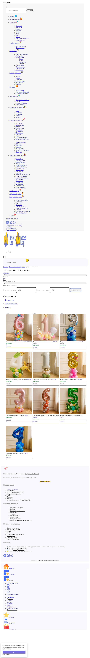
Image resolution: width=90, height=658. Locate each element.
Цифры (22, 267)
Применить (75, 290)
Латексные (13, 51)
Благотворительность (17, 511)
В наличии (9, 300)
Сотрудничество (15, 519)
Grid (4, 278)
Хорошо (14, 652)
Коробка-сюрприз (15, 194)
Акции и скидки (14, 19)
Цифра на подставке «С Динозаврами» (71, 415)
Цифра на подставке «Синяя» (14, 453)
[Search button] (27, 260)
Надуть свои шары (13, 539)
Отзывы (12, 514)
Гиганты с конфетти (22, 93)
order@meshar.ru (18, 550)
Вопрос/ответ (14, 515)
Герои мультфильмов (16, 155)
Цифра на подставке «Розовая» (15, 415)
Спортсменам (20, 40)
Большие (12, 87)
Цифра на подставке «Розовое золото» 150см (46, 415)
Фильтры (6, 273)
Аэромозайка (20, 104)
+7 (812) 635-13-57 (25, 500)
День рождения (12, 537)
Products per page (9, 281)
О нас (8, 495)
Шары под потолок (13, 528)
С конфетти (19, 70)
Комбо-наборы (14, 191)
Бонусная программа (14, 494)
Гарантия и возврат (16, 508)
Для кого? (12, 22)
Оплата (12, 509)
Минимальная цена (9, 290)
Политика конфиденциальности (20, 520)
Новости (9, 498)
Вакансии (13, 512)
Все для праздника (15, 197)
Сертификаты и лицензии (15, 492)
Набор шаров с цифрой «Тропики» (16, 379)
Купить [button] (8, 346)
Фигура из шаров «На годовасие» (43, 341)
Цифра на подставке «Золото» (68, 379)
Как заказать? (11, 490)
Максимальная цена (42, 290)
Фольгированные (15, 73)
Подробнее (6, 654)
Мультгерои (11, 536)
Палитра (9, 497)
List (4, 280)
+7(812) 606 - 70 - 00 (12, 218)
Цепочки (18, 117)
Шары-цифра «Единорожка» (14, 341)
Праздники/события (16, 120)
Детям (9, 533)
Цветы (11, 216)
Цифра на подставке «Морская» (69, 341)
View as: (5, 277)
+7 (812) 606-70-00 (32, 474)
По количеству (20, 48)
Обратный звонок (14, 225)
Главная (5, 267)
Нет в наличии (11, 304)
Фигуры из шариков (22, 100)
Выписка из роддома (22, 150)
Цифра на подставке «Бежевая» (42, 379)
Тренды (11, 16)
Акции (8, 307)
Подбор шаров (14, 43)
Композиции (13, 96)
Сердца (18, 84)
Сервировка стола (22, 208)
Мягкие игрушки (21, 213)
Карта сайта (14, 517)
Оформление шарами (16, 107)
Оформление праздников (15, 534)
